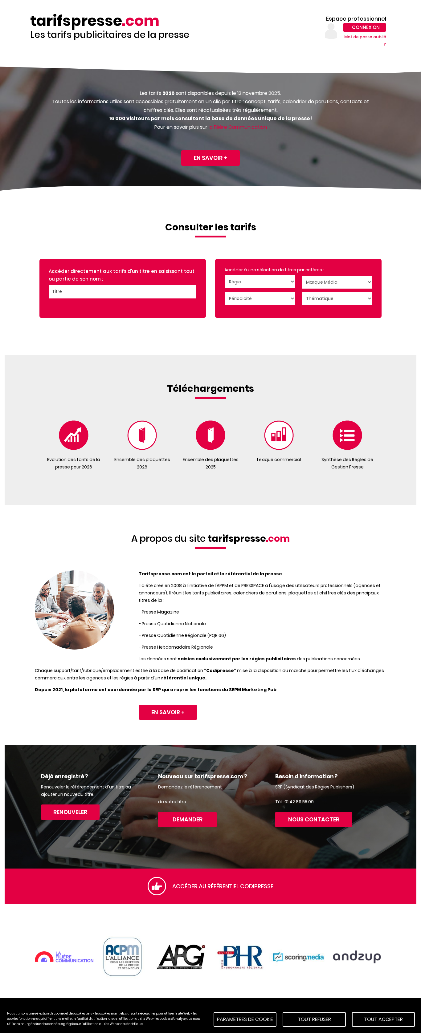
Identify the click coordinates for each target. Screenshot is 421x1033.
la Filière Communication (238, 127)
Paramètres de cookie (245, 1019)
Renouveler (70, 812)
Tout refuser (314, 1019)
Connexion (366, 27)
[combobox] (123, 292)
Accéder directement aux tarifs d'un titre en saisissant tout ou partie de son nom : (121, 275)
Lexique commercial (279, 459)
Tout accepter (383, 1019)
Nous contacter (313, 819)
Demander (187, 819)
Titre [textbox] (57, 291)
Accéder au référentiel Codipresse (222, 886)
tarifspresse (94, 21)
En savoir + (210, 158)
